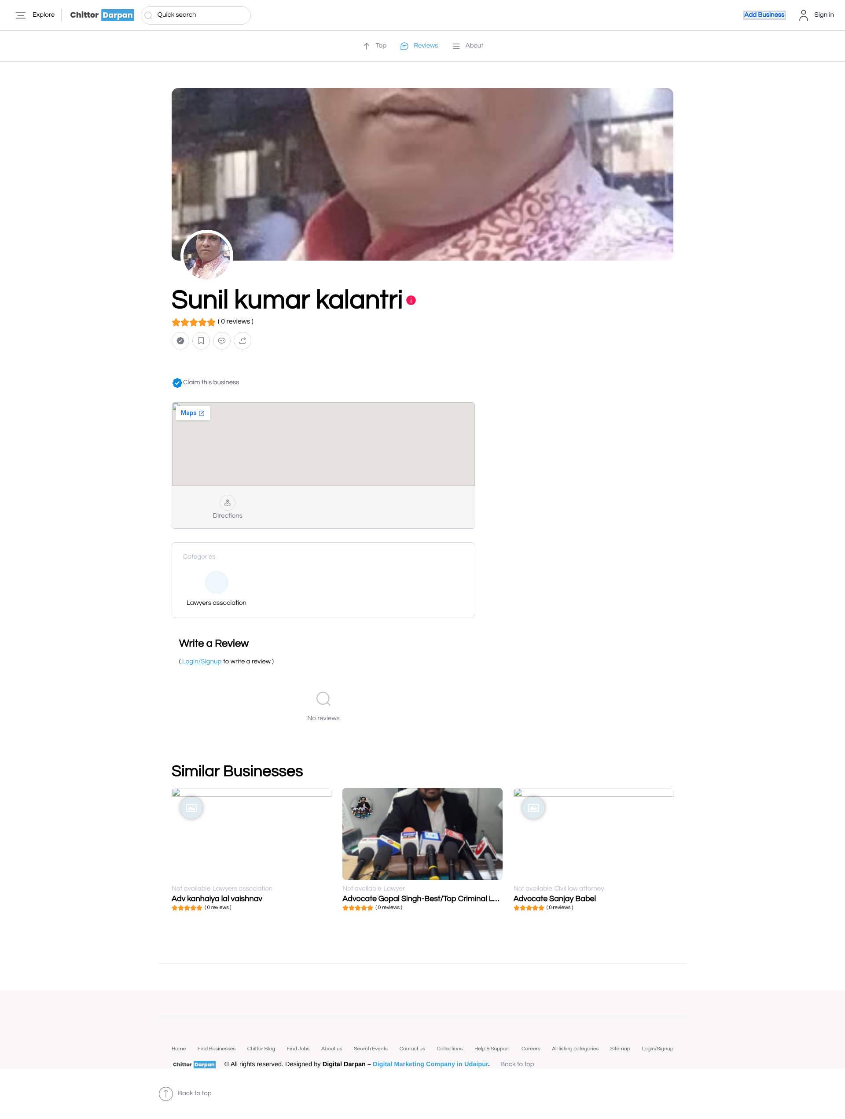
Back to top (517, 1064)
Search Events (371, 1049)
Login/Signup (657, 1049)
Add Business (765, 15)
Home (179, 1049)
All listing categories (575, 1049)
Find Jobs (298, 1049)
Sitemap (620, 1049)
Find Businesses (216, 1049)
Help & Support (492, 1049)
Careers (531, 1049)
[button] (180, 341)
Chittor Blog (261, 1049)
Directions (227, 516)
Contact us (412, 1049)
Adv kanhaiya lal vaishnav (217, 898)
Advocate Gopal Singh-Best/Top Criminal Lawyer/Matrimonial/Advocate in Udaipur (488, 898)
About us (331, 1049)
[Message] (222, 341)
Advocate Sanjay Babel (555, 898)
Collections (450, 1049)
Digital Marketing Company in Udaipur (430, 1064)
